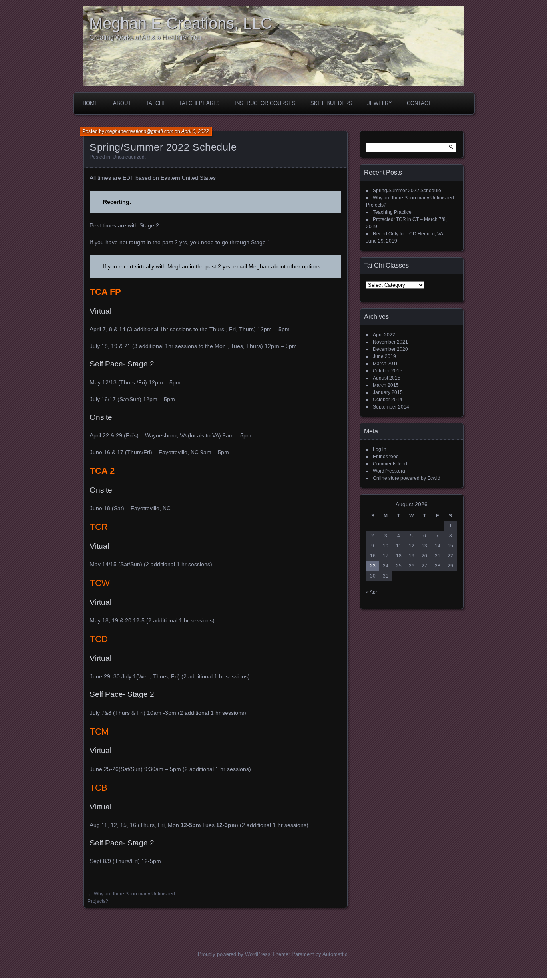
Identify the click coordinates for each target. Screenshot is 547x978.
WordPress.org (389, 471)
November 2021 (390, 342)
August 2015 (386, 378)
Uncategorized (129, 157)
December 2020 (390, 349)
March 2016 (386, 363)
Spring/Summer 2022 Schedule (407, 190)
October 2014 (387, 399)
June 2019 (384, 356)
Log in (379, 449)
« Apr (371, 592)
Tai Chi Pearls (199, 103)
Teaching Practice (392, 212)
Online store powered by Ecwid (406, 478)
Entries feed (386, 456)
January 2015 (388, 392)
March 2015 (386, 385)
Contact (419, 103)
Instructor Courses (265, 103)
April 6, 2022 (195, 131)
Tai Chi (155, 103)
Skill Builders (331, 103)
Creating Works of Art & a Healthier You (145, 37)
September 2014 (391, 407)
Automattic (335, 954)
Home (90, 103)
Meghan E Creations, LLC (180, 23)
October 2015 (387, 371)
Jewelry (379, 103)
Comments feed (390, 464)
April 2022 (384, 335)
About (122, 103)
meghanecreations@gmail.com (139, 131)
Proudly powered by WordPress (234, 954)
